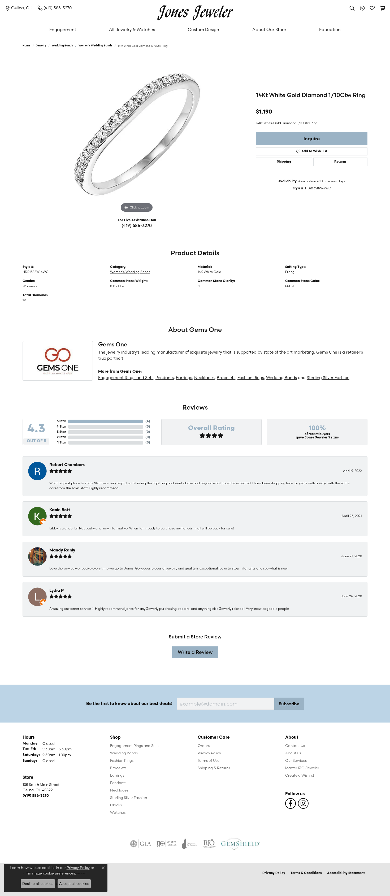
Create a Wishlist (299, 775)
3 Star (61, 432)
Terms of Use (208, 760)
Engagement (62, 29)
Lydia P (56, 591)
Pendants (164, 377)
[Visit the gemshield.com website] (240, 843)
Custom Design (203, 29)
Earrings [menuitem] (117, 775)
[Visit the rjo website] (209, 843)
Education (330, 29)
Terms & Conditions (306, 873)
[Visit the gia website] (140, 843)
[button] (352, 8)
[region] (136, 134)
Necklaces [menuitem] (119, 790)
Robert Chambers (67, 465)
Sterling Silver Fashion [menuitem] (128, 797)
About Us (293, 753)
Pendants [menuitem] (118, 783)
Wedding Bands (62, 45)
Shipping (284, 161)
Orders (204, 745)
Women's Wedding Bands (95, 45)
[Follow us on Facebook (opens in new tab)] (290, 803)
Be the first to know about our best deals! (129, 704)
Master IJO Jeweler (302, 768)
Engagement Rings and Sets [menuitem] (134, 745)
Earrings (184, 377)
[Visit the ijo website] (166, 843)
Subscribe (289, 703)
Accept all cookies (74, 883)
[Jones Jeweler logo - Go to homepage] (195, 11)
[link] (18, 8)
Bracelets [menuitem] (118, 768)
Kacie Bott (59, 510)
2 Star (61, 437)
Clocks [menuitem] (116, 805)
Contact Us (295, 745)
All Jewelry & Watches (132, 29)
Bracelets (226, 377)
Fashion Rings (250, 377)
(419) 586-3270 (137, 225)
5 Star (61, 421)
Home (26, 45)
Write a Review (195, 652)
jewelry (41, 45)
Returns (340, 161)
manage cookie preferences (51, 873)
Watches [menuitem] (117, 812)
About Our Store (269, 29)
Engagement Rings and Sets (125, 377)
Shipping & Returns (214, 768)
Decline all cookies (37, 883)
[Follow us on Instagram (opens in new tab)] (303, 803)
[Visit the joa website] (189, 843)
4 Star (61, 426)
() (147, 421)
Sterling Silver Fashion (328, 377)
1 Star (61, 442)
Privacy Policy (209, 753)
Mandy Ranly (62, 551)
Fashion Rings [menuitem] (121, 760)
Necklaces (204, 377)
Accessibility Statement (346, 873)
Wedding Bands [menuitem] (124, 753)
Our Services (296, 760)
